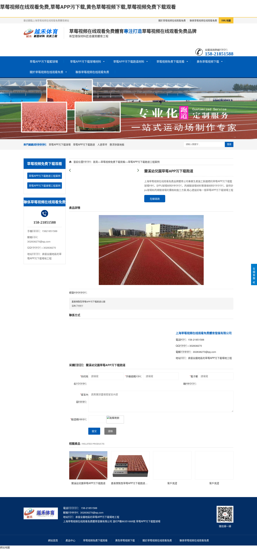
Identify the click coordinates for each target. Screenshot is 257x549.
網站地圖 (5, 547)
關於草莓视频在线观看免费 (172, 20)
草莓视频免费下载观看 (170, 61)
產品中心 (70, 540)
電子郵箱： (190, 380)
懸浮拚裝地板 (117, 144)
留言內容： (82, 398)
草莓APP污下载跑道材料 (128, 61)
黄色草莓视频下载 (208, 61)
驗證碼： (79, 419)
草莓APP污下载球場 (60, 144)
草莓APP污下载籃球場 (44, 61)
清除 (110, 431)
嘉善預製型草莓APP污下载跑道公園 (88, 301)
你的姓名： (81, 380)
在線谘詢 (155, 198)
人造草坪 (102, 144)
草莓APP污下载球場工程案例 (44, 185)
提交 (94, 431)
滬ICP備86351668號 (124, 521)
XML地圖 (226, 20)
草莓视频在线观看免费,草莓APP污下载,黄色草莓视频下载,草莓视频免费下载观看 (88, 6)
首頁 (95, 161)
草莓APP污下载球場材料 (85, 61)
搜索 (229, 144)
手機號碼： (134, 376)
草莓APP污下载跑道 (84, 144)
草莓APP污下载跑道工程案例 (44, 175)
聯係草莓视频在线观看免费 (203, 20)
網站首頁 (53, 540)
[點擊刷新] (115, 419)
